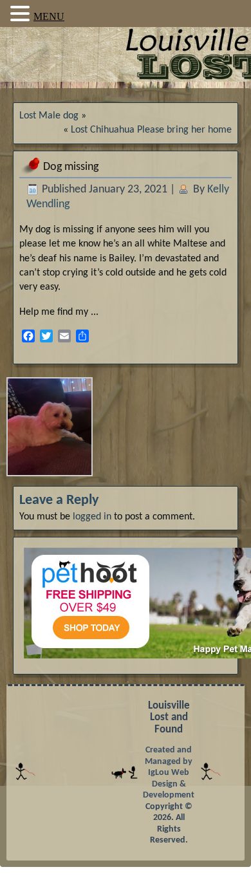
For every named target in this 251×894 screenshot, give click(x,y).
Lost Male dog (49, 116)
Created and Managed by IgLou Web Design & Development (168, 772)
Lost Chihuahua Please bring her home (151, 130)
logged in (92, 517)
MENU (48, 16)
